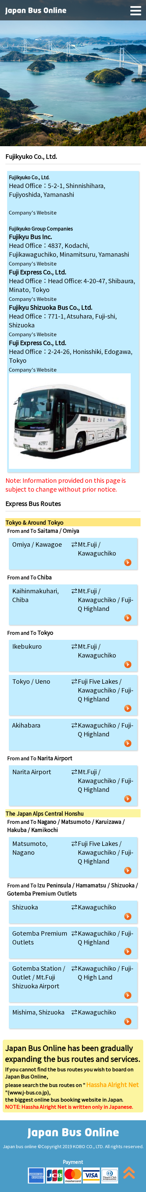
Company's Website (33, 212)
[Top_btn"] (129, 1174)
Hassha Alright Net (112, 1084)
